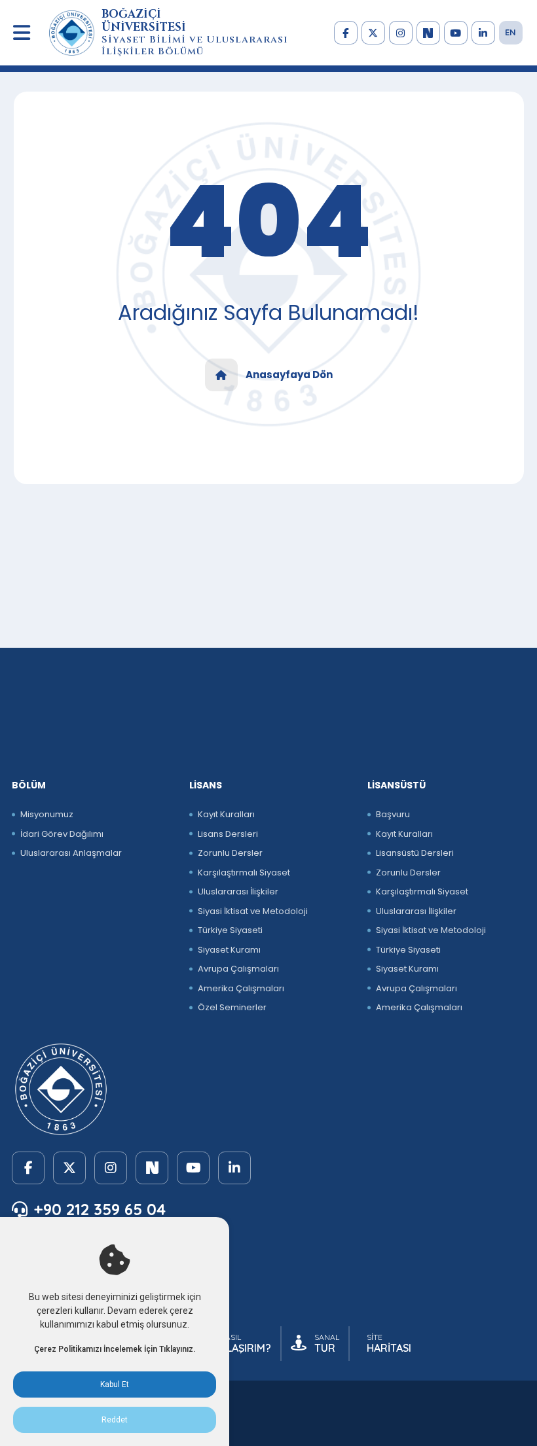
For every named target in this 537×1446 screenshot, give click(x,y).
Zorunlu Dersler (230, 853)
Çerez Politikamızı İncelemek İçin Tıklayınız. (114, 1349)
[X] (373, 32)
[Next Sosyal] (428, 32)
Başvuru (393, 814)
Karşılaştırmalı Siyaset (244, 872)
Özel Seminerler (232, 1007)
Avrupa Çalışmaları (238, 968)
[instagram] (401, 32)
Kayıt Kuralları (226, 814)
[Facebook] (346, 32)
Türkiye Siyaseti (230, 930)
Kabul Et (114, 1384)
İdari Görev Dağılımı (61, 834)
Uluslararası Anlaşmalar (71, 853)
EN (510, 32)
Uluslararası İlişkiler (238, 891)
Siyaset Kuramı (229, 949)
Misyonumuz (46, 814)
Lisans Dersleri (228, 834)
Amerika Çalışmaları (241, 988)
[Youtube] (456, 32)
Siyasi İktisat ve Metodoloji (253, 911)
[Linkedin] (483, 32)
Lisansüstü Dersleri (415, 853)
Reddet (115, 1419)
